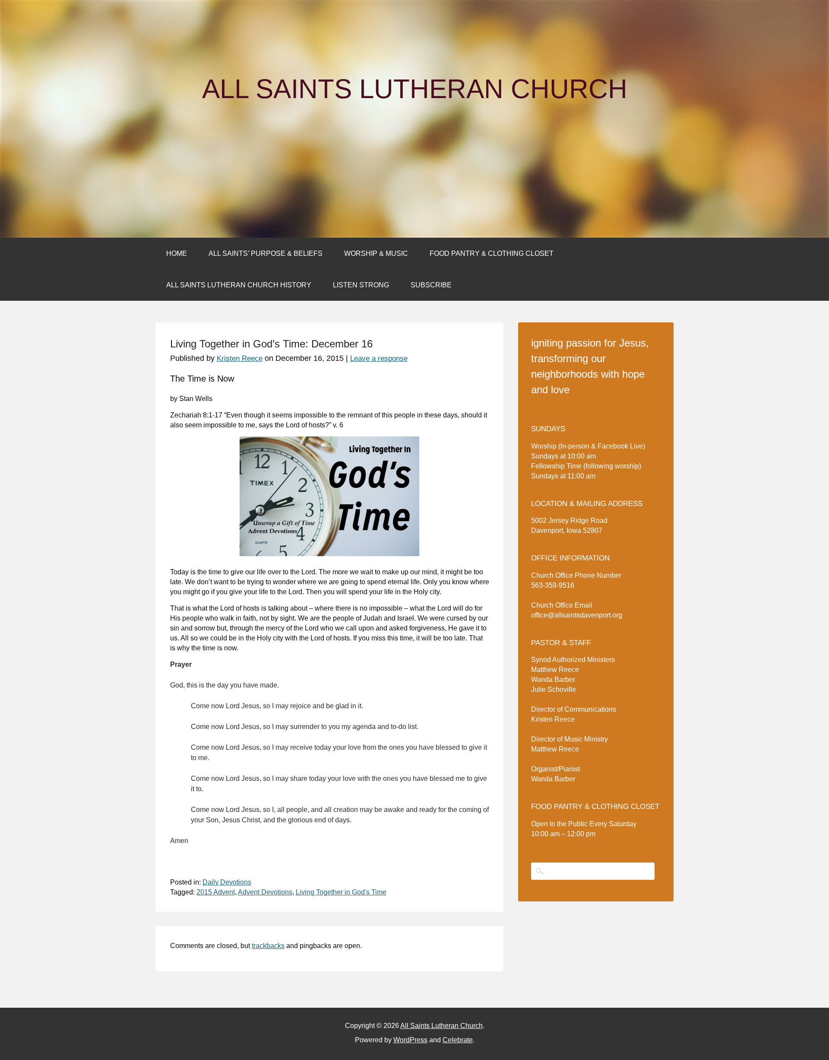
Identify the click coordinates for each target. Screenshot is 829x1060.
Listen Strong (361, 285)
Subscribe (431, 285)
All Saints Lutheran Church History (238, 285)
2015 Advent (215, 892)
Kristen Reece (240, 358)
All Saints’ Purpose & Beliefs (266, 253)
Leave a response (379, 358)
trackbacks (268, 945)
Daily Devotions (227, 882)
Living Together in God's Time (341, 892)
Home (176, 253)
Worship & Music (376, 253)
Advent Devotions (265, 892)
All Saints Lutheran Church (414, 89)
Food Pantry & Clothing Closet (492, 253)
